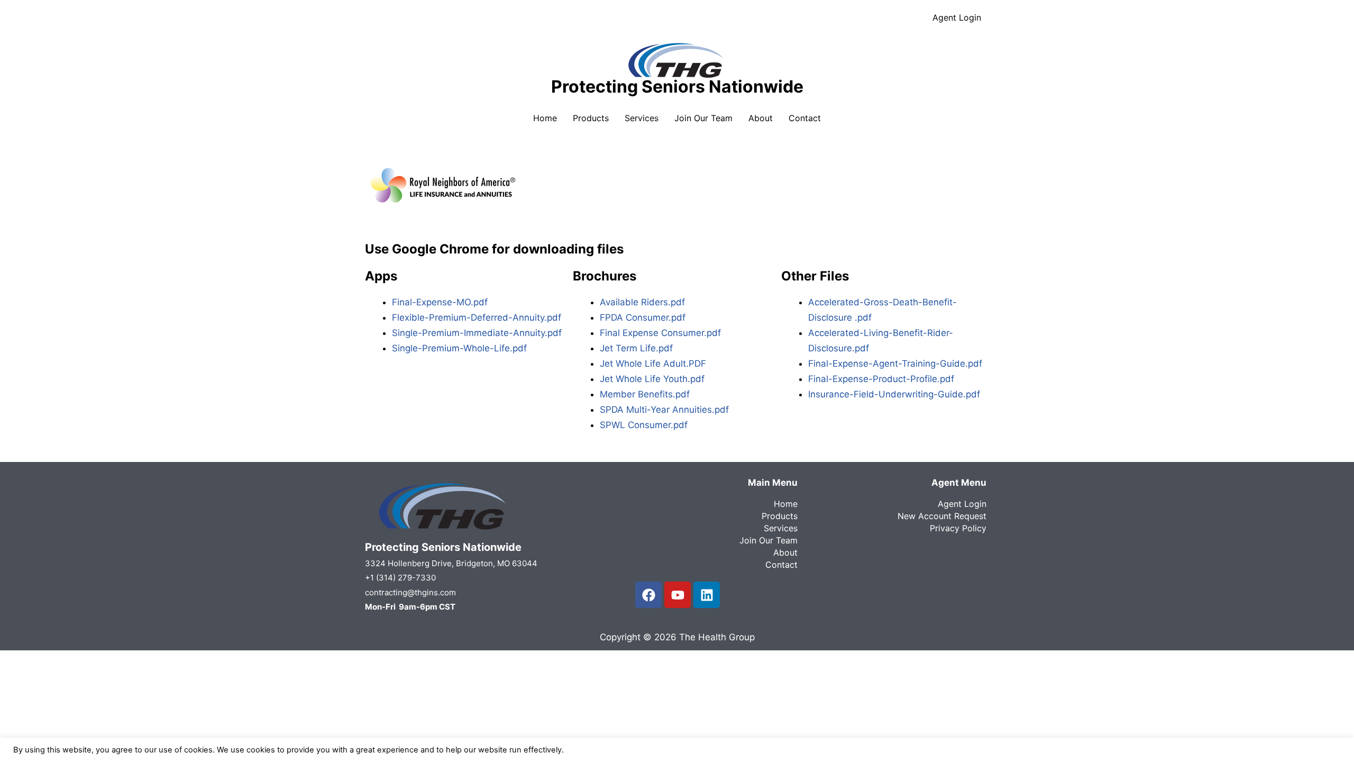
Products (591, 118)
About (760, 118)
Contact (805, 118)
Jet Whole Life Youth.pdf (652, 379)
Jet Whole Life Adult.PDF (653, 363)
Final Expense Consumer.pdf (660, 333)
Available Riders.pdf (642, 302)
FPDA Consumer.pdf (642, 317)
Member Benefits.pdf (645, 394)
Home (545, 118)
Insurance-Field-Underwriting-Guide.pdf (894, 394)
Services (641, 118)
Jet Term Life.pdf (636, 348)
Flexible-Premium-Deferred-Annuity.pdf (476, 317)
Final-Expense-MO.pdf (440, 302)
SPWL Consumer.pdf (644, 425)
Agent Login (956, 17)
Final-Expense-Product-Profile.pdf (881, 379)
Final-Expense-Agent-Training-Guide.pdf (895, 363)
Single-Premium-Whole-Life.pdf (459, 348)
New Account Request (942, 516)
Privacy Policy (958, 528)
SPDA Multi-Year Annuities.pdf (664, 409)
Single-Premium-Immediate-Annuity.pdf (477, 333)
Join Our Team (703, 118)
